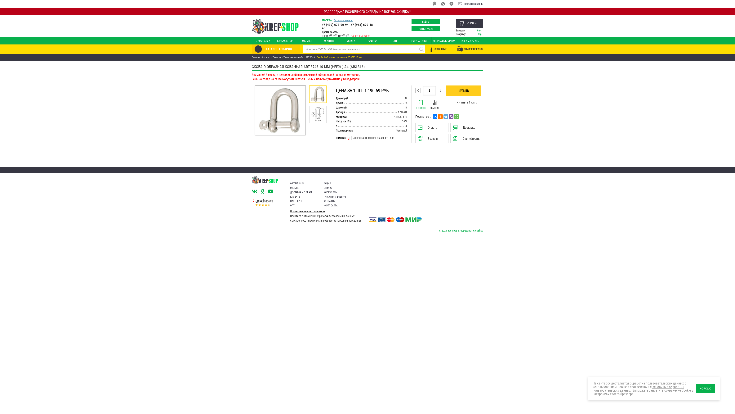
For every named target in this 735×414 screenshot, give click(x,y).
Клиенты (329, 41)
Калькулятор (284, 41)
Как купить (330, 192)
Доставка (467, 128)
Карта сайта (330, 205)
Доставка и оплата (301, 192)
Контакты (329, 201)
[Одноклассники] (440, 116)
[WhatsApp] (456, 116)
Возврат (429, 139)
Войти (426, 22)
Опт (395, 41)
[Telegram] (445, 116)
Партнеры (296, 201)
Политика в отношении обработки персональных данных (322, 216)
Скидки (372, 41)
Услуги (351, 41)
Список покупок (472, 49)
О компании (263, 41)
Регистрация (426, 28)
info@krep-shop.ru (473, 4)
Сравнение (440, 49)
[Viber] (451, 116)
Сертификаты (467, 139)
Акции (327, 183)
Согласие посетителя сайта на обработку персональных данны (325, 220)
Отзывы (307, 41)
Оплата (431, 128)
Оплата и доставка (444, 41)
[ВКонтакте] (435, 116)
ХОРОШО (705, 388)
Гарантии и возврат (335, 196)
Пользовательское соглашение (307, 211)
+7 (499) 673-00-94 (335, 24)
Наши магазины (470, 41)
